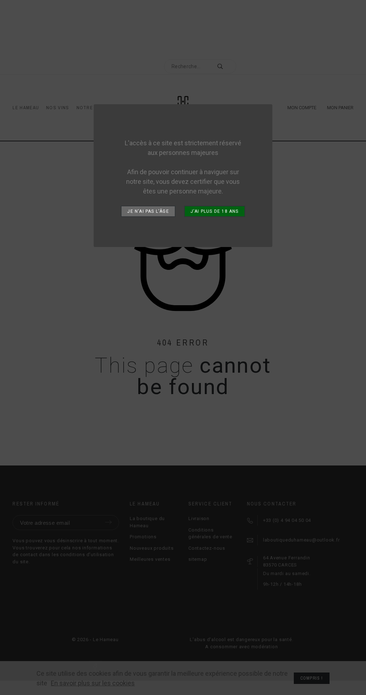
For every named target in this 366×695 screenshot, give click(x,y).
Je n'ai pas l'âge (148, 211)
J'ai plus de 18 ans (215, 211)
